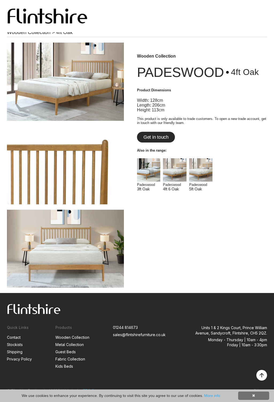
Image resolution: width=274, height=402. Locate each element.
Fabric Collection (70, 359)
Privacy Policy (19, 359)
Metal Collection (69, 344)
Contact (14, 337)
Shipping (14, 352)
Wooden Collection (29, 32)
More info (212, 395)
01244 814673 (125, 327)
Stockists (15, 344)
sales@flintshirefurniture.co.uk (139, 334)
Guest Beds (65, 352)
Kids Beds (64, 366)
